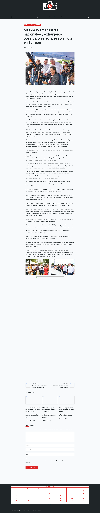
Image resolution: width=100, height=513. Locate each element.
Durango (36, 17)
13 (49, 495)
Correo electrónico (31, 449)
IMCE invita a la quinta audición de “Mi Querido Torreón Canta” (48, 409)
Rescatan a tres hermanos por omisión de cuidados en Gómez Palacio (33, 409)
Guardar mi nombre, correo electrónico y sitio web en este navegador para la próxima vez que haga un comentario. (49, 461)
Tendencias (57, 17)
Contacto (63, 17)
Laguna (46, 17)
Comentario (29, 433)
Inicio (28, 510)
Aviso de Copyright (16, 510)
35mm (25, 47)
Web (27, 454)
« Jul (49, 505)
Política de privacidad (36, 510)
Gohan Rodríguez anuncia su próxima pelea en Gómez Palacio (66, 409)
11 (27, 495)
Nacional (51, 17)
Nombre (28, 445)
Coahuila (42, 17)
